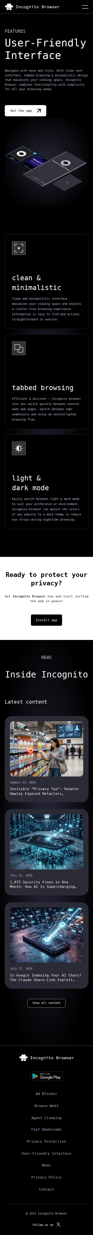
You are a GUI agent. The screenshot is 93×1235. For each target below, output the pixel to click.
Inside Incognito (46, 674)
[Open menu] (85, 7)
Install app (47, 620)
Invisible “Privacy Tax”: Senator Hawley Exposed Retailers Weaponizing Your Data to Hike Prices (44, 791)
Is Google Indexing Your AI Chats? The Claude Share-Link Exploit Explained (45, 977)
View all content (46, 1003)
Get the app (21, 110)
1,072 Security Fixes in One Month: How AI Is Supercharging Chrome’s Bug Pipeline (42, 884)
